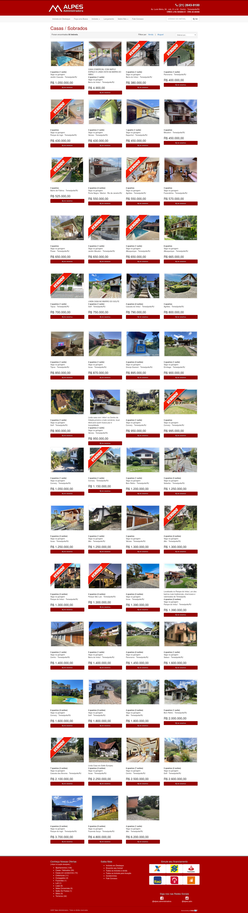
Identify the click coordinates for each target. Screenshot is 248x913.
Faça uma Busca (81, 19)
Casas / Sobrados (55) (65, 870)
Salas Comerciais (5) (64, 888)
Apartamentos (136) (64, 867)
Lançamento (109, 19)
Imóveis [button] (95, 19)
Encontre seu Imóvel (114, 868)
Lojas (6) (59, 885)
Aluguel (160, 34)
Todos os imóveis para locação (118, 873)
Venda (150, 34)
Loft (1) (58, 883)
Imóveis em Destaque (61, 19)
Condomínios (111, 875)
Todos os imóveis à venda (116, 870)
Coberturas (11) (62, 875)
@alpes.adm (187, 901)
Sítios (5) (59, 893)
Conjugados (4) (62, 878)
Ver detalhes (68, 87)
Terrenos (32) (61, 896)
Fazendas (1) (61, 880)
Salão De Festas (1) (64, 891)
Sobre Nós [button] (122, 19)
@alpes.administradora (161, 901)
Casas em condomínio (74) (67, 872)
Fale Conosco (138, 19)
